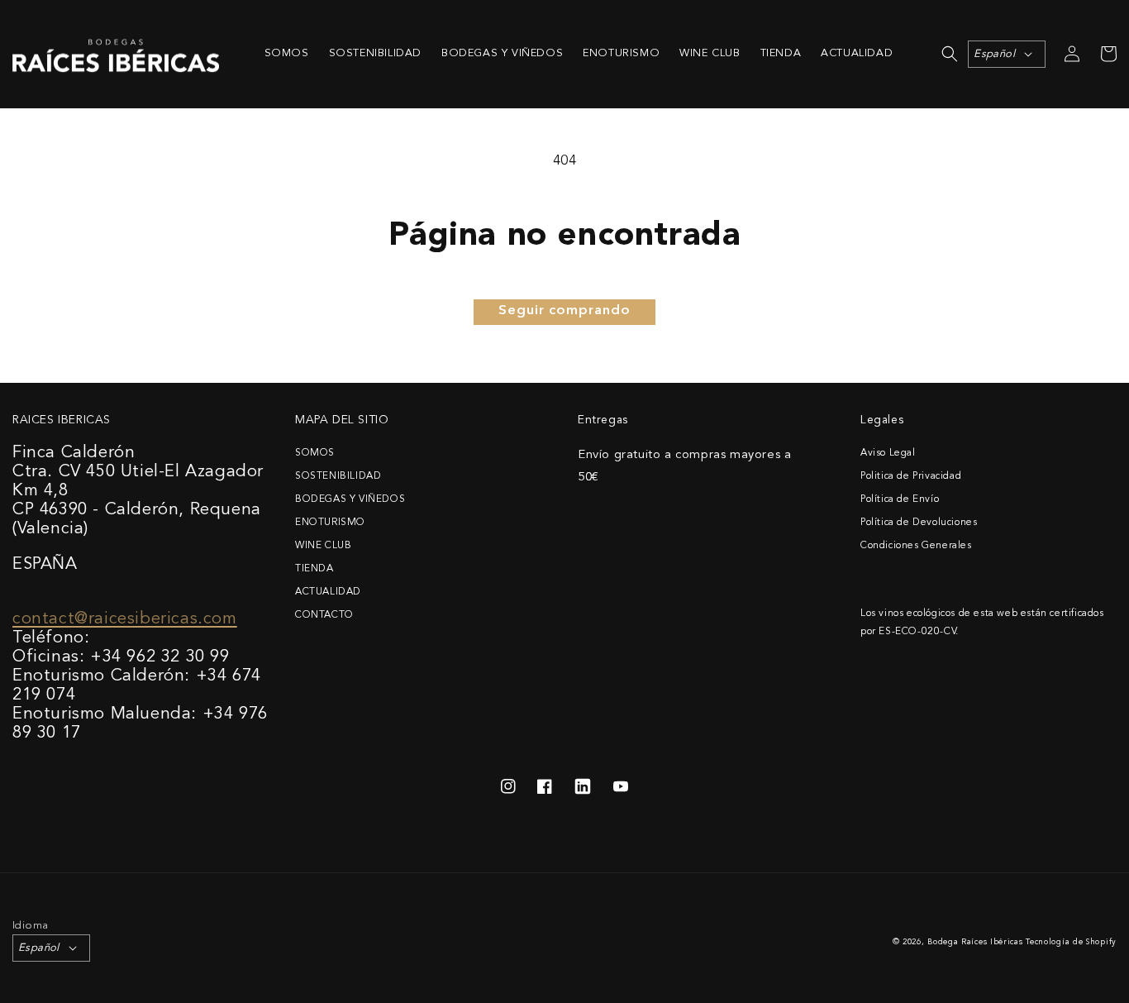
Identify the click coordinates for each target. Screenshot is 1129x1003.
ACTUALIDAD (328, 592)
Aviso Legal (888, 453)
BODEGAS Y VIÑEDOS (350, 499)
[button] (949, 54)
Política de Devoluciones (918, 523)
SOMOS (315, 453)
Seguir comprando (564, 311)
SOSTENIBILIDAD (338, 476)
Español (994, 54)
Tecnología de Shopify (1071, 942)
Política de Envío (899, 499)
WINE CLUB (323, 546)
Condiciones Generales (916, 546)
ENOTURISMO (330, 523)
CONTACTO (324, 615)
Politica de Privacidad (910, 476)
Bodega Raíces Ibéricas (974, 942)
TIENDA (314, 569)
